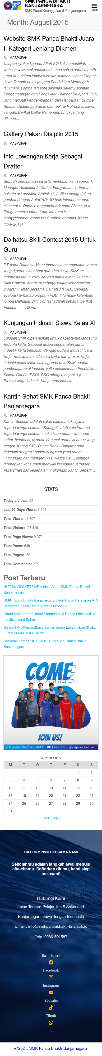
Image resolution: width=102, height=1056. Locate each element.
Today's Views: (16, 500)
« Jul (45, 817)
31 (10, 810)
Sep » (56, 817)
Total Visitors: (16, 527)
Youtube (51, 1000)
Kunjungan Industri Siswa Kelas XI (50, 322)
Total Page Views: (19, 536)
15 (78, 787)
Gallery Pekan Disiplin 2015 (41, 133)
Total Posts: (14, 545)
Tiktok (51, 1016)
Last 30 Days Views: (21, 509)
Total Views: (14, 518)
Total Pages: (14, 554)
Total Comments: (18, 563)
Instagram (51, 985)
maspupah (18, 57)
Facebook (51, 970)
